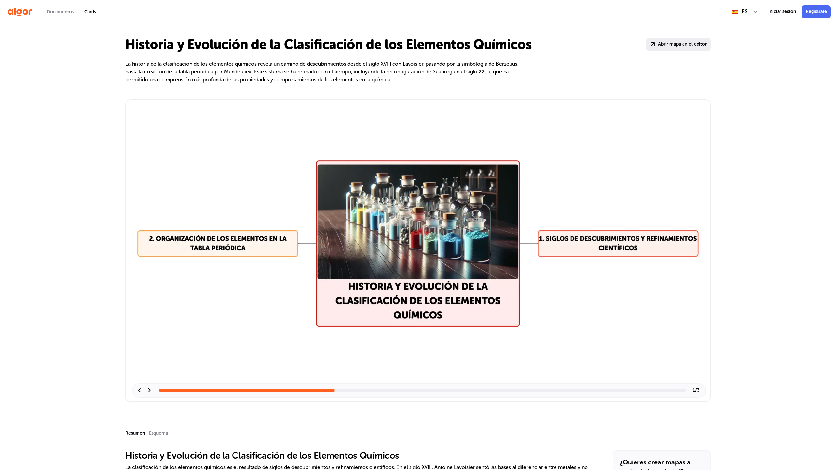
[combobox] (745, 12)
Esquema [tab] (158, 433)
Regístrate (816, 11)
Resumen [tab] (135, 433)
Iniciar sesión (782, 11)
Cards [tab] (90, 12)
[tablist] (71, 12)
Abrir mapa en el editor (682, 44)
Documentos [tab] (60, 12)
